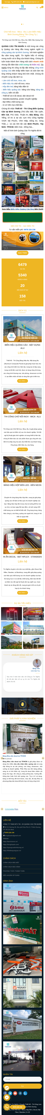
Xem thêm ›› (22, 381)
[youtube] (15, 1093)
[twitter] (10, 1093)
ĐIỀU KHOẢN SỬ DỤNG (11, 875)
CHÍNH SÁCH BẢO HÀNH (11, 867)
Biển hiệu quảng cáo (12, 90)
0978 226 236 (17, 2)
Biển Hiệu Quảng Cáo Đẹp (22, 209)
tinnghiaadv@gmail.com (32, 2)
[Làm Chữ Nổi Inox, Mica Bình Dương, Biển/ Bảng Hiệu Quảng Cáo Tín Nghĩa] (22, 217)
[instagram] (20, 1093)
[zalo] (25, 1093)
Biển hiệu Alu (8, 84)
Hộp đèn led (8, 86)
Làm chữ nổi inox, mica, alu (14, 80)
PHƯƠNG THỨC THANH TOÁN (13, 871)
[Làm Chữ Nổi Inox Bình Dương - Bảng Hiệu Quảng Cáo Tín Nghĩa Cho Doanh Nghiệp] (22, 7)
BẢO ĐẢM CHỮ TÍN (23, 710)
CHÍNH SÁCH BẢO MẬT (11, 862)
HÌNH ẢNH (8, 881)
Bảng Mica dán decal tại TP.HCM (14, 756)
